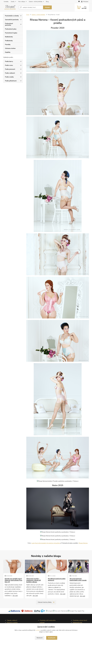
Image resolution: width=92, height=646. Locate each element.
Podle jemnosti (10, 69)
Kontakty (6, 1)
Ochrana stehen (10, 48)
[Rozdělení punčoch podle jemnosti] (57, 566)
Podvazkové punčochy (9, 24)
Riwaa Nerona (83, 543)
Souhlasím (51, 638)
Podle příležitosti (11, 81)
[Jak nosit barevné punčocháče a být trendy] (78, 566)
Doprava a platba (12, 622)
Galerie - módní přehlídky (35, 1)
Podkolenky (9, 41)
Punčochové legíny (11, 33)
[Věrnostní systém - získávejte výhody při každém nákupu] (35, 566)
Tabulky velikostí (12, 620)
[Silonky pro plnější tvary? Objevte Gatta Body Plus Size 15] (13, 566)
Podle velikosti (10, 73)
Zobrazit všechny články (45, 602)
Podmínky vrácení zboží (80, 620)
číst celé (15, 596)
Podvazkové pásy (10, 29)
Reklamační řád (77, 622)
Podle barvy (9, 61)
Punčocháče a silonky (12, 16)
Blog (47, 1)
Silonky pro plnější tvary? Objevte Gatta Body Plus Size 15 (13, 580)
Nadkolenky (9, 37)
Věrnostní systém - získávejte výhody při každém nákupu (33, 580)
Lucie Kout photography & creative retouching (45, 543)
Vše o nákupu (21, 1)
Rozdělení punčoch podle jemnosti (56, 579)
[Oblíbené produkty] (79, 1)
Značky (12, 1)
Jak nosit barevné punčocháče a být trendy (78, 579)
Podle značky (9, 77)
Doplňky (7, 52)
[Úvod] (10, 7)
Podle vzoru (9, 65)
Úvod (27, 14)
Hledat (47, 7)
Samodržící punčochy (12, 20)
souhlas (37, 630)
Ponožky (7, 44)
